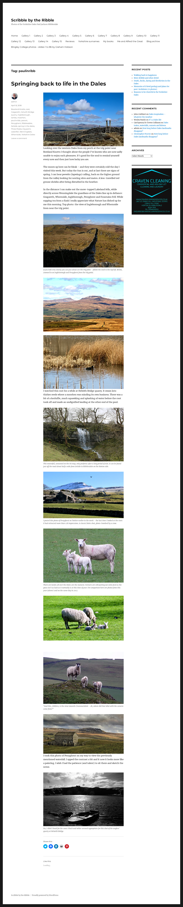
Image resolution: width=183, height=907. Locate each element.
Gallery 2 (38, 35)
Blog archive (153, 41)
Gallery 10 (141, 35)
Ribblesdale (27, 123)
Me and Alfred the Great (130, 41)
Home (14, 35)
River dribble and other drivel (146, 78)
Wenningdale (26, 132)
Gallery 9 (128, 35)
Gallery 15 (57, 41)
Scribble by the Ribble (32, 20)
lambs (14, 118)
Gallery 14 (43, 41)
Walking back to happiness (145, 75)
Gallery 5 (76, 35)
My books (108, 41)
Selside (14, 126)
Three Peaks (16, 129)
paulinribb (15, 120)
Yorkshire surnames (88, 41)
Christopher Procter (142, 134)
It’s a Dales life (155, 120)
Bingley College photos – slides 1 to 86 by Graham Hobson (42, 47)
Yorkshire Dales (28, 134)
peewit (24, 120)
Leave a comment (19, 138)
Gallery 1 (26, 35)
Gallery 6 (89, 35)
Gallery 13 (29, 41)
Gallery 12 (16, 41)
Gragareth (15, 112)
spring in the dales (26, 126)
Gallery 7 (102, 35)
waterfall (15, 132)
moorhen (21, 118)
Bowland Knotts (18, 109)
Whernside (16, 134)
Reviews (70, 41)
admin (14, 102)
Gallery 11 (155, 35)
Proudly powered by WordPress (45, 895)
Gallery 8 (115, 35)
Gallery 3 (51, 35)
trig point (27, 129)
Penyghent (16, 123)
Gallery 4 (64, 35)
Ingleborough (24, 115)
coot (28, 109)
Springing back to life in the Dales (58, 83)
